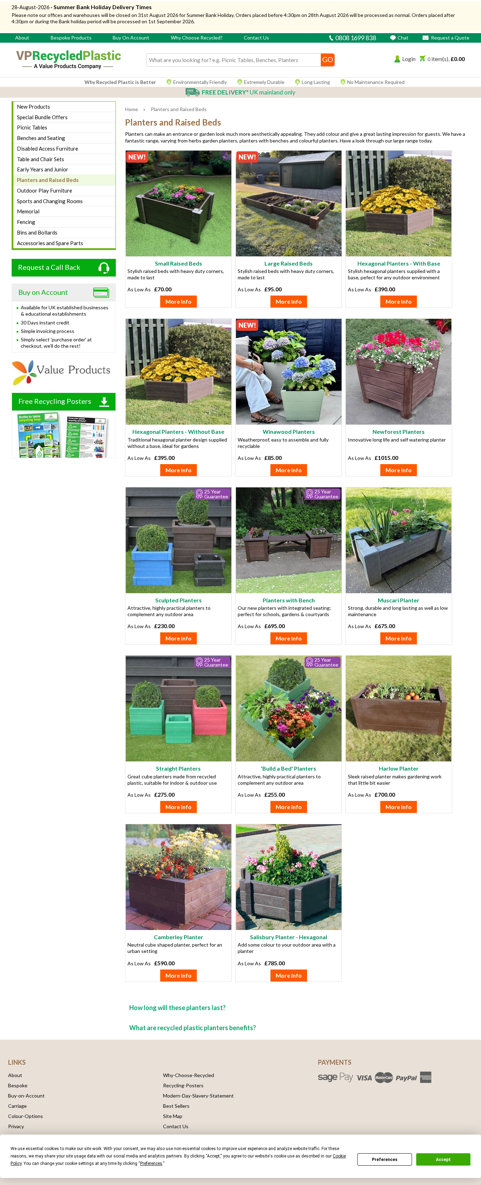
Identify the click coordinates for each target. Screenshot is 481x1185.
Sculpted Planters (178, 600)
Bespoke (17, 1085)
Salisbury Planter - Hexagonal (288, 937)
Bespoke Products (71, 38)
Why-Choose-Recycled (188, 1075)
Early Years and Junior (42, 169)
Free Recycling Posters (54, 401)
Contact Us (256, 38)
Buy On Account (131, 38)
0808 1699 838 (355, 38)
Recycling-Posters (183, 1085)
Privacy (16, 1126)
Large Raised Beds (288, 263)
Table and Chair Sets (40, 159)
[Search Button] (328, 60)
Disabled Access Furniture (47, 148)
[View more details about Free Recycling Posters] (63, 434)
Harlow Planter (399, 768)
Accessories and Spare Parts (50, 243)
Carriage (17, 1106)
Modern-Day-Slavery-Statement (198, 1096)
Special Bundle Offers (42, 117)
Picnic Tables (32, 127)
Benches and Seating (41, 138)
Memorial (28, 211)
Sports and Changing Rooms (50, 201)
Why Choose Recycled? (197, 38)
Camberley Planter (178, 937)
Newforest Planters (399, 431)
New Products (33, 106)
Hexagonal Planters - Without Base (178, 431)
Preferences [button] (151, 1163)
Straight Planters (178, 768)
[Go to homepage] (68, 59)
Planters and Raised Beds (48, 180)
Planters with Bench (289, 600)
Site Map (172, 1116)
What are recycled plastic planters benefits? (192, 1028)
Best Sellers (176, 1106)
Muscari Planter (398, 600)
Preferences (385, 1159)
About (22, 38)
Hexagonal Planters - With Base (398, 263)
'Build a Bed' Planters (288, 768)
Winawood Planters (289, 431)
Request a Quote (449, 38)
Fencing (26, 222)
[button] (405, 60)
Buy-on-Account (26, 1096)
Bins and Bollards (37, 232)
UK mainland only (248, 92)
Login (409, 58)
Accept (443, 1159)
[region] (178, 205)
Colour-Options (25, 1116)
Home (131, 109)
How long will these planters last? (177, 1007)
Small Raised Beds (178, 263)
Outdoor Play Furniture (44, 190)
